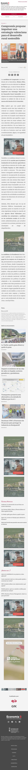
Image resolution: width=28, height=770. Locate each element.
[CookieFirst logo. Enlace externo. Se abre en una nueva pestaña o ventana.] (5, 3)
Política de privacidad (22, 1)
